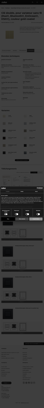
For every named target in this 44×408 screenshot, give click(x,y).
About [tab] (36, 191)
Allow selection (22, 218)
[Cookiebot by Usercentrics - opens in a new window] (38, 188)
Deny (8, 218)
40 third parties (10, 206)
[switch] (16, 214)
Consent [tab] (7, 191)
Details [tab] (22, 191)
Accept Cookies (36, 218)
